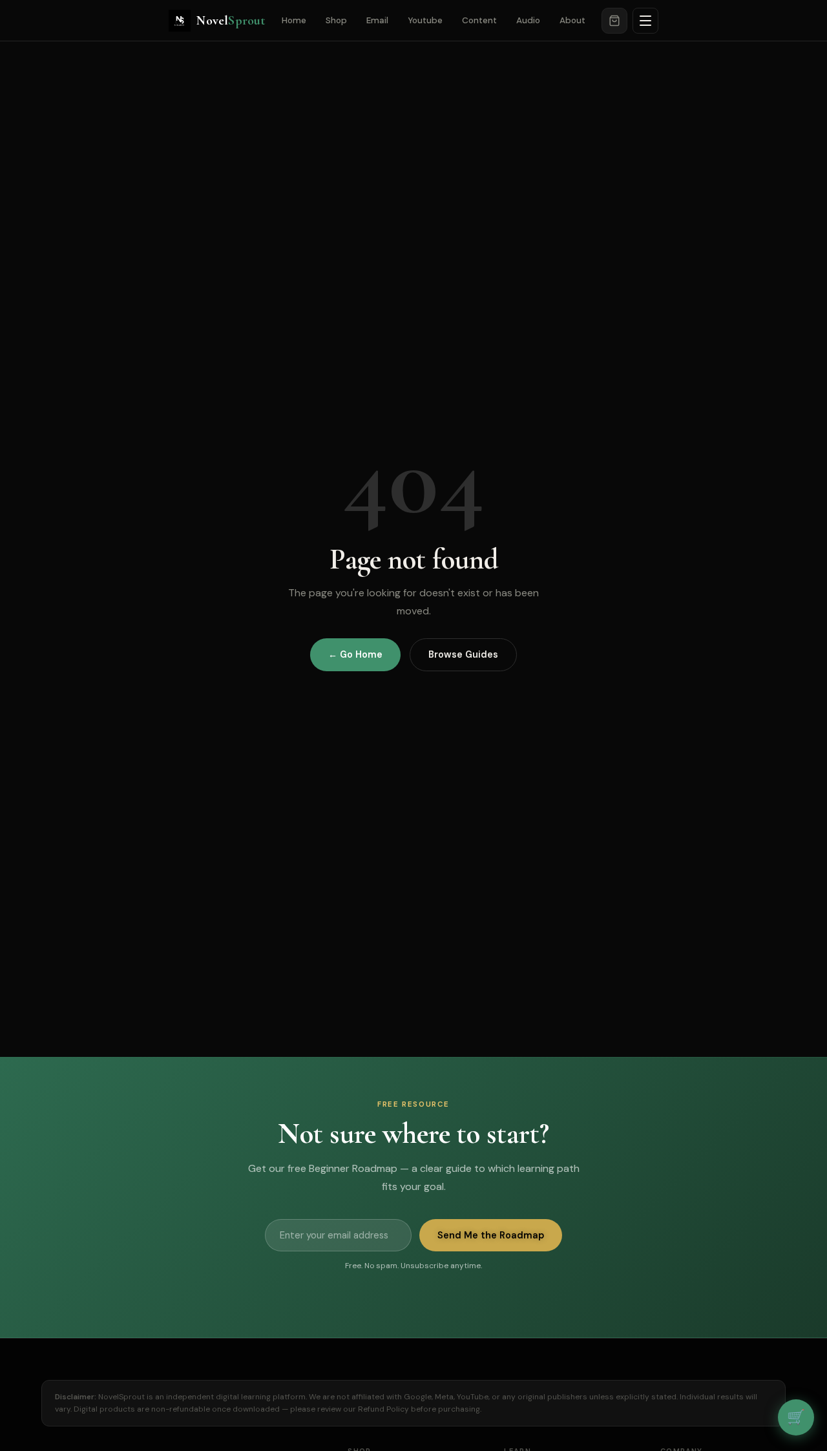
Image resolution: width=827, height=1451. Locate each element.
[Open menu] (645, 21)
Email (377, 20)
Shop (336, 20)
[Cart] (614, 21)
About (572, 20)
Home (294, 20)
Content (479, 20)
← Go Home (355, 654)
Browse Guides (463, 654)
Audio (528, 20)
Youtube (425, 20)
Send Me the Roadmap (490, 1235)
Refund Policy (383, 1409)
